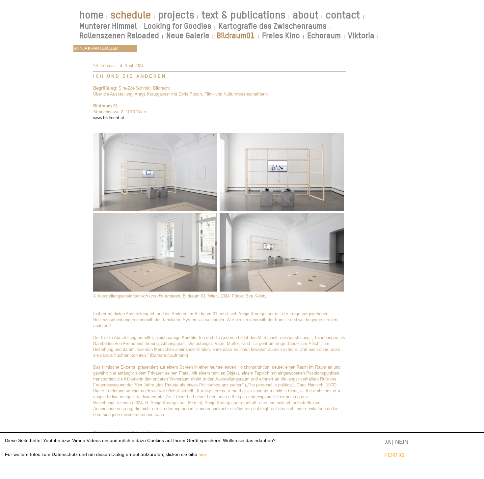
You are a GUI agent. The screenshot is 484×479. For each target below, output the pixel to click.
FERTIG (394, 455)
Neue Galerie (187, 35)
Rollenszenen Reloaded (119, 35)
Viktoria (361, 35)
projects (176, 15)
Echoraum (324, 35)
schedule (131, 15)
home (91, 15)
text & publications (243, 15)
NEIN (401, 441)
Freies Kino (281, 35)
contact (343, 15)
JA (387, 441)
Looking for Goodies (177, 26)
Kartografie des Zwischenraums (273, 26)
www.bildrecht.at (108, 117)
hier (202, 454)
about (305, 15)
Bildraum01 (236, 35)
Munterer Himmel (108, 26)
